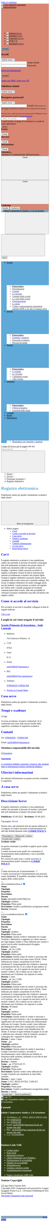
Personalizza (7, 836)
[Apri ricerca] (27, 223)
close (4, 258)
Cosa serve (17, 536)
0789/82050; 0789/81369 (18, 685)
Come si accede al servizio (23, 533)
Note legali (11, 1153)
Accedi (5, 49)
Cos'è (14, 531)
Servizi (10, 476)
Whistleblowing (14, 1165)
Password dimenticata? (11, 70)
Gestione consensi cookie (18, 1168)
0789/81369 (22, 738)
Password (31, 65)
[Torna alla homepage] (25, 211)
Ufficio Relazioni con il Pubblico (21, 1158)
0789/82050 (10, 738)
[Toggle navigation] (23, 245)
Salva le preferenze (22, 1094)
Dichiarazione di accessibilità (19, 1160)
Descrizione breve (20, 548)
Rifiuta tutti (23, 836)
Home (9, 474)
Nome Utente (33, 62)
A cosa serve (17, 546)
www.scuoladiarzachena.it (13, 914)
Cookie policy (13, 1150)
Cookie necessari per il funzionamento (18, 871)
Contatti (15, 541)
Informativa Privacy (15, 1155)
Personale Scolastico (16, 479)
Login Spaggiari (26, 116)
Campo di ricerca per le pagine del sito (18, 446)
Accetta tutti (11, 839)
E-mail (30, 105)
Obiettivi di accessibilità (17, 1163)
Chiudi (4, 134)
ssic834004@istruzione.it (18, 667)
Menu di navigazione (25, 524)
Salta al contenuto (9, 2)
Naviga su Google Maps (17, 690)
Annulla (5, 208)
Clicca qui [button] (5, 614)
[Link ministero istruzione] (13, 5)
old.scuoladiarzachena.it (12, 884)
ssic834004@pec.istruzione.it (19, 676)
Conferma (15, 208)
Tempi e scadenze (20, 538)
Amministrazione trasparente (19, 1170)
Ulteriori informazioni (21, 543)
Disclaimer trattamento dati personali (17, 1196)
